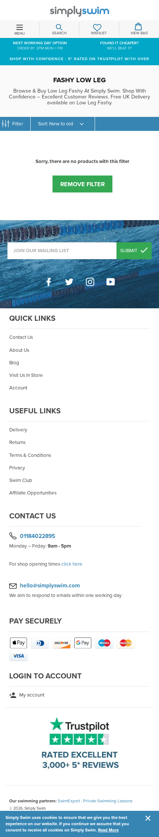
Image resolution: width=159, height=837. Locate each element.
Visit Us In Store (26, 375)
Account (18, 388)
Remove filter (82, 184)
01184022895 (37, 536)
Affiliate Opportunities (33, 493)
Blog (14, 363)
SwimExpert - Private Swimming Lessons (95, 800)
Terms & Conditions (30, 455)
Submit (129, 251)
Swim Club (20, 480)
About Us (19, 350)
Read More (108, 830)
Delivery (18, 430)
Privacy (17, 468)
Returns (17, 442)
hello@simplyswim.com (50, 585)
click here (71, 564)
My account (31, 695)
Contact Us (21, 337)
